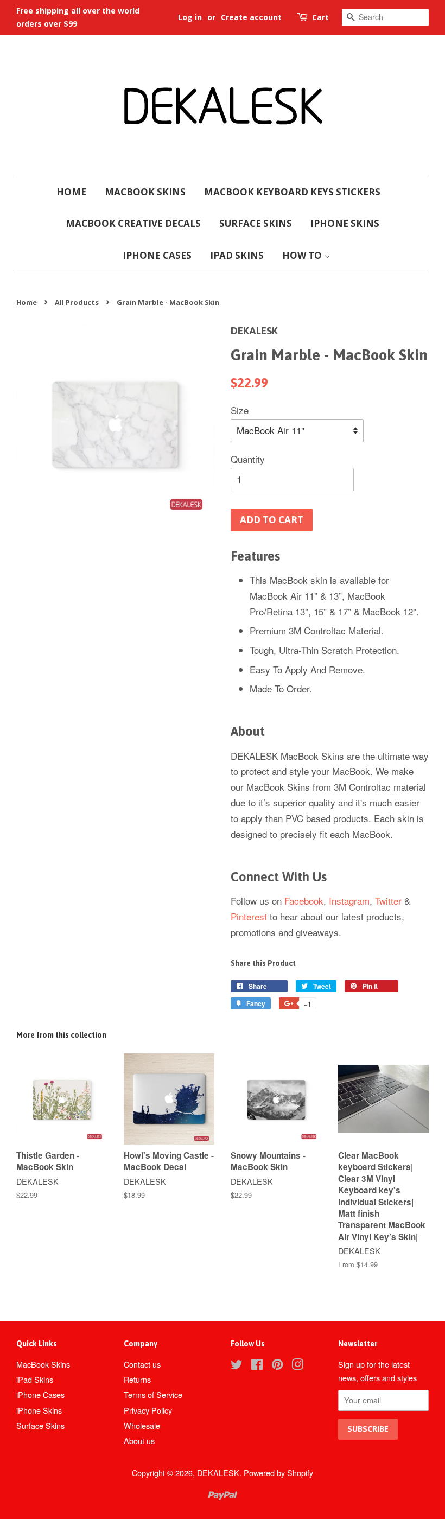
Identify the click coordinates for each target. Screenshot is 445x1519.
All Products (77, 302)
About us (139, 1440)
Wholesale (142, 1425)
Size (240, 410)
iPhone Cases (157, 255)
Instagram (349, 900)
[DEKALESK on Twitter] (237, 1365)
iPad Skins (237, 255)
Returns (137, 1379)
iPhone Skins (344, 223)
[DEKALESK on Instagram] (297, 1365)
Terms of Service (153, 1394)
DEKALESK (218, 1472)
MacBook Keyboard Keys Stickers (292, 192)
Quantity (248, 459)
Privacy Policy (148, 1410)
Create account (251, 17)
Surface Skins (255, 223)
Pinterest (249, 916)
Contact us (142, 1364)
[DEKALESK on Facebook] (257, 1365)
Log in (190, 17)
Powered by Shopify (278, 1472)
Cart (320, 17)
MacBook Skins (145, 192)
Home (71, 192)
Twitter (388, 900)
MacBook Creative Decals (133, 223)
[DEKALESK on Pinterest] (277, 1365)
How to (303, 255)
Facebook (303, 900)
